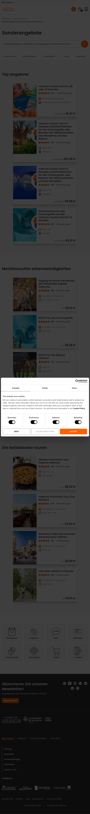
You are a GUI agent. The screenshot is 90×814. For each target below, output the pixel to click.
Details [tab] (45, 388)
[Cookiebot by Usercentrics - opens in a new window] (77, 381)
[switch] (34, 422)
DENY (16, 431)
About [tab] (74, 388)
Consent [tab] (15, 388)
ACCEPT (73, 431)
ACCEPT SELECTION (45, 431)
